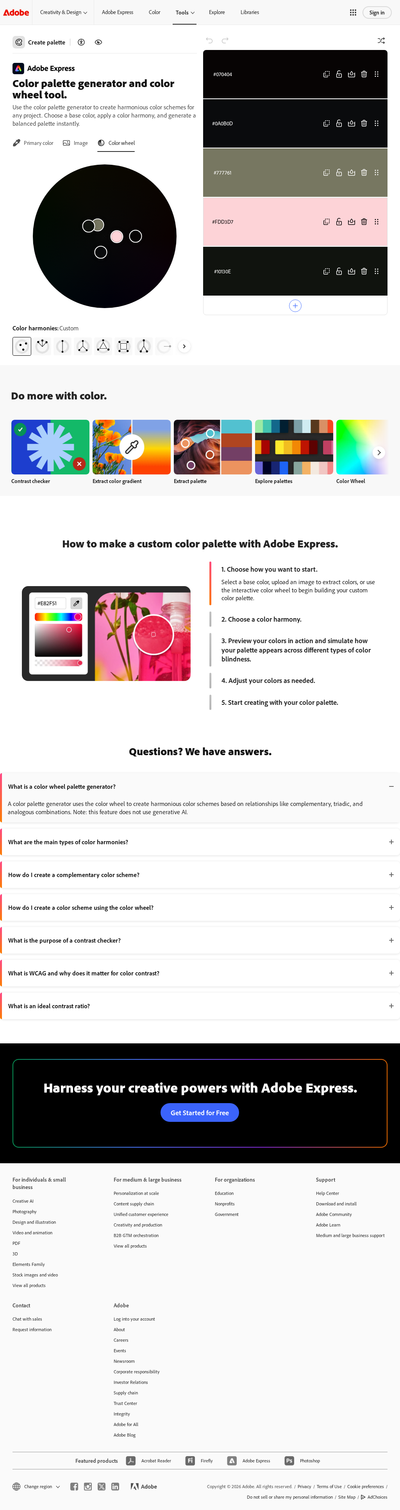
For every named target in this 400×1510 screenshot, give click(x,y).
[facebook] (74, 1486)
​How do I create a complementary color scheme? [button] (73, 875)
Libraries (250, 12)
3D (15, 1254)
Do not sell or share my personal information (290, 1497)
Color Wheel (350, 481)
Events (120, 1350)
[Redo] (225, 40)
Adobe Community (334, 1214)
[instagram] (88, 1486)
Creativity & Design (60, 12)
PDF (16, 1243)
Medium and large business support (350, 1235)
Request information (32, 1329)
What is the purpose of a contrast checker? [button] (64, 940)
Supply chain (126, 1393)
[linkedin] (115, 1486)
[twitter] (101, 1486)
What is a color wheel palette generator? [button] (62, 786)
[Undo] (209, 40)
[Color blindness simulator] (98, 42)
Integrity (122, 1414)
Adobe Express (117, 12)
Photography (24, 1211)
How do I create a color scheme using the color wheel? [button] (81, 907)
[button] (353, 12)
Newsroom (124, 1361)
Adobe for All (126, 1424)
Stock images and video (35, 1275)
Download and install (336, 1204)
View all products (29, 1285)
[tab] (32, 143)
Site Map (346, 1497)
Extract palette (190, 481)
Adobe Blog (125, 1435)
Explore (217, 12)
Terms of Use (329, 1486)
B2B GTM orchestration (136, 1235)
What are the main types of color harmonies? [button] (68, 842)
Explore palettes (274, 481)
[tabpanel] (104, 257)
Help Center (327, 1193)
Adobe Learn (328, 1225)
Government (227, 1214)
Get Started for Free (200, 1112)
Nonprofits (225, 1204)
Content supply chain (134, 1204)
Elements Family (28, 1264)
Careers (121, 1340)
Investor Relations (131, 1382)
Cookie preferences (365, 1486)
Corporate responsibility (137, 1372)
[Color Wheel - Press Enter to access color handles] (105, 236)
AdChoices (378, 1497)
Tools (182, 12)
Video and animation (32, 1232)
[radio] (21, 346)
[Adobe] (16, 12)
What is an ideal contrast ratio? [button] (49, 1006)
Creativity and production (138, 1225)
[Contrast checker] (81, 42)
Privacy (304, 1486)
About (119, 1329)
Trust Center (125, 1403)
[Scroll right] (184, 346)
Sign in (377, 12)
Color (154, 12)
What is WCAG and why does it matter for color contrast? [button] (83, 973)
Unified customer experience (141, 1214)
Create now (51, 447)
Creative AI (23, 1201)
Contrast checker (30, 481)
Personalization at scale (136, 1193)
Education (224, 1193)
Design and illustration (34, 1222)
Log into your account (134, 1319)
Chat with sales (27, 1319)
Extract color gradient (117, 481)
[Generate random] (381, 40)
